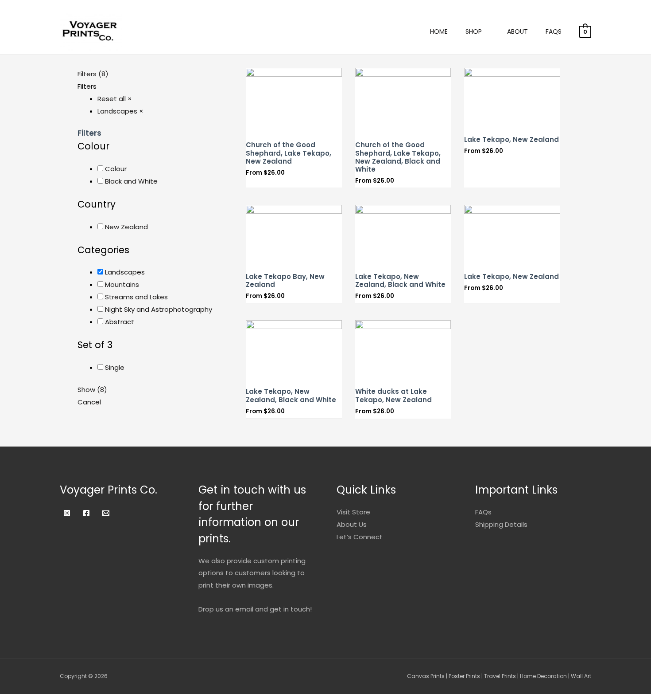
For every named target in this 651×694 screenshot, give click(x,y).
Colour (116, 168)
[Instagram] (67, 513)
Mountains (122, 284)
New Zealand (126, 226)
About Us (352, 524)
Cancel (89, 402)
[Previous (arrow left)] (15, 347)
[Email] (106, 513)
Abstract (119, 321)
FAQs (554, 31)
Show (92, 389)
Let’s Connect (360, 536)
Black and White (131, 181)
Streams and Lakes (136, 297)
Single (114, 367)
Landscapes (125, 272)
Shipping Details (501, 524)
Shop (473, 31)
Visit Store (353, 512)
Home (439, 31)
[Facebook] (86, 513)
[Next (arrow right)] (635, 347)
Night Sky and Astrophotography (158, 309)
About (517, 31)
